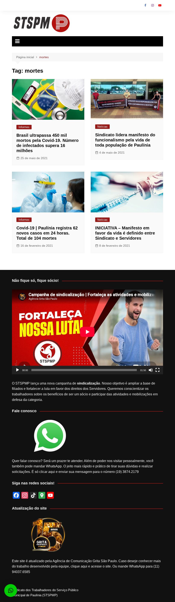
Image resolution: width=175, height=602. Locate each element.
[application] (87, 331)
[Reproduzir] (17, 370)
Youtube (160, 5)
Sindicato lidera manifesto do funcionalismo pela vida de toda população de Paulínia (125, 139)
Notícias (102, 126)
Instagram (152, 5)
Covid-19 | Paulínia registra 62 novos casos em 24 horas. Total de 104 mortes (47, 233)
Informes (24, 127)
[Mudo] (151, 370)
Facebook (145, 5)
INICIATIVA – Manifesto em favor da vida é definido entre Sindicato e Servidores (125, 233)
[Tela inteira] (157, 370)
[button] (10, 590)
